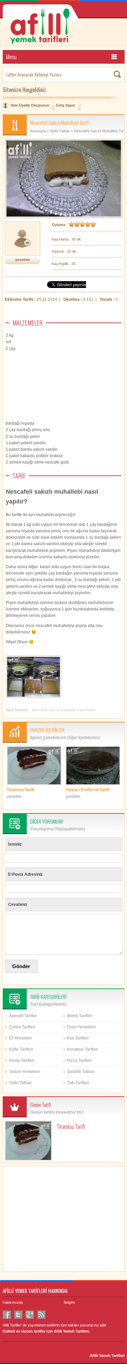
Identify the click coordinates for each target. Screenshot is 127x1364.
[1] (71, 224)
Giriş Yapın (65, 105)
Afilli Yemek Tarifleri (107, 1356)
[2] (77, 224)
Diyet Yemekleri (81, 1027)
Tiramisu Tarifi (20, 789)
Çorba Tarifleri (22, 1027)
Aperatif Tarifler (23, 1015)
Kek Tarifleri (78, 1038)
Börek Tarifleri (79, 1015)
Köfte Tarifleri (21, 1049)
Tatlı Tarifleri (78, 1082)
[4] (87, 224)
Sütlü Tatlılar (60, 131)
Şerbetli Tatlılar (80, 1071)
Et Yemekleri (20, 1038)
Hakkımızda (13, 1302)
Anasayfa (38, 131)
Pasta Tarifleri (21, 1060)
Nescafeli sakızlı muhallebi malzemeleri (64, 710)
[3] (82, 224)
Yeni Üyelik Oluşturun (29, 105)
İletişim (69, 1302)
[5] (93, 224)
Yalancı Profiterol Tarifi (87, 789)
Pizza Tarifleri (79, 1060)
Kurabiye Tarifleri (82, 1049)
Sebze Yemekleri (24, 1071)
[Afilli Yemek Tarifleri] (64, 25)
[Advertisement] (70, 387)
